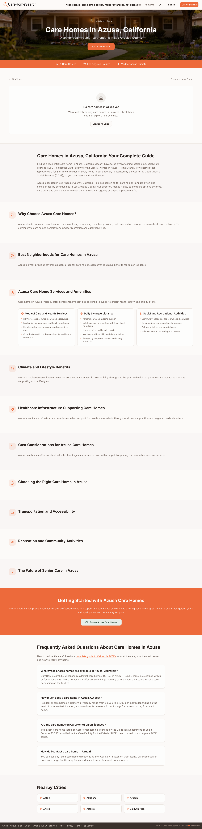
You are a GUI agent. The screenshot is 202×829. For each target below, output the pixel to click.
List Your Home (189, 4)
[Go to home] (20, 4)
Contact (90, 825)
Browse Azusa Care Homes (103, 622)
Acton (46, 797)
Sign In (171, 4)
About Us (149, 4)
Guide (27, 825)
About (13, 825)
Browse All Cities (101, 124)
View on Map (103, 46)
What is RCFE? (40, 825)
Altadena (92, 797)
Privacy (69, 825)
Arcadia (134, 797)
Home (92, 21)
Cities (138, 4)
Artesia (91, 808)
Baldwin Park (137, 808)
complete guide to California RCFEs (96, 656)
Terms (78, 825)
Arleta (46, 808)
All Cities (17, 79)
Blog (20, 825)
